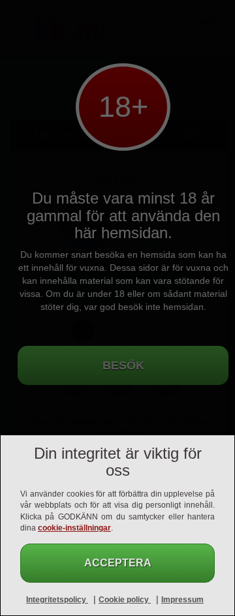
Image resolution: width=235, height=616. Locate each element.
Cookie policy (125, 599)
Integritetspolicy (57, 599)
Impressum (182, 599)
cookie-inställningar (74, 527)
